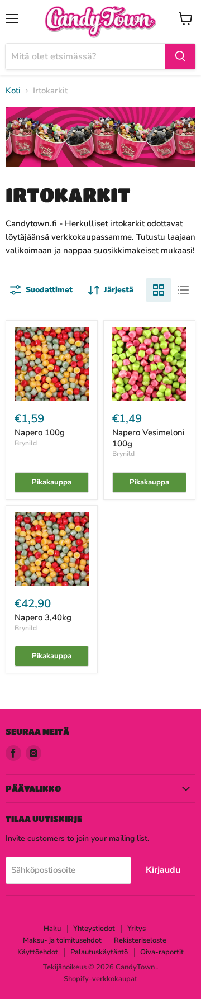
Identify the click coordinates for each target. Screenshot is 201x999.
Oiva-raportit (162, 952)
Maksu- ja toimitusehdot (62, 940)
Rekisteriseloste (140, 940)
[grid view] (158, 290)
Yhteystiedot (94, 929)
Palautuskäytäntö (99, 952)
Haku (52, 929)
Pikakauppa (51, 482)
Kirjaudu (163, 870)
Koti (13, 91)
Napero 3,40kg (43, 617)
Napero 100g (40, 432)
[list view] (183, 290)
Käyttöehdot (37, 952)
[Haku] (180, 56)
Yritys (136, 929)
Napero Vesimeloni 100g (148, 438)
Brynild (26, 443)
